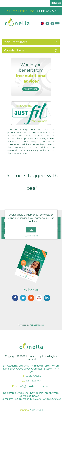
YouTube (39, 298)
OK (31, 229)
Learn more (31, 235)
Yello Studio (36, 410)
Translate (56, 2)
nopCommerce (37, 325)
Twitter (23, 298)
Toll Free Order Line (31, 11)
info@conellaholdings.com (35, 386)
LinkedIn (47, 298)
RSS (31, 298)
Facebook (15, 298)
